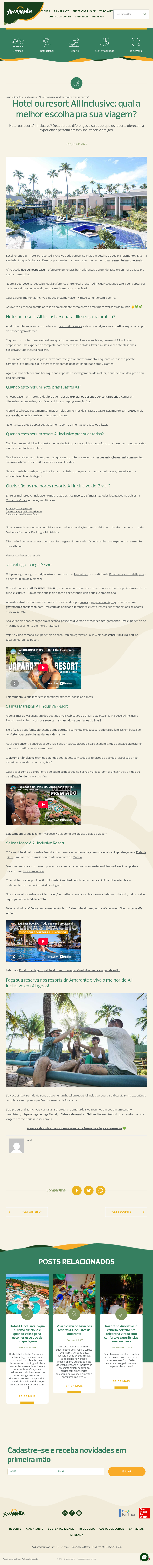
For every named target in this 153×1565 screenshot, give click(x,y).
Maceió (77, 857)
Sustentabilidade (84, 11)
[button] (144, 1557)
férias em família (33, 871)
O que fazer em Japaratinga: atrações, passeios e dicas (58, 697)
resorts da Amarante (59, 307)
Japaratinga (81, 574)
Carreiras (81, 17)
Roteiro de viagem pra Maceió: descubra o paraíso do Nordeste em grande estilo (69, 970)
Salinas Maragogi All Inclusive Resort (24, 511)
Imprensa (98, 17)
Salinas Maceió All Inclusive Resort (23, 514)
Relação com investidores (11, 1559)
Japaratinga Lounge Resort (19, 509)
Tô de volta (106, 11)
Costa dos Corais (60, 17)
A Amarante (61, 11)
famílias (119, 729)
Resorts (44, 11)
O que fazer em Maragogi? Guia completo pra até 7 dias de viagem (65, 833)
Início (8, 97)
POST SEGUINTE (121, 1211)
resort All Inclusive (70, 326)
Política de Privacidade (30, 1559)
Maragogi (31, 715)
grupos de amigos (102, 602)
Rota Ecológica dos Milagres (126, 574)
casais (84, 602)
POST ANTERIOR (32, 1211)
